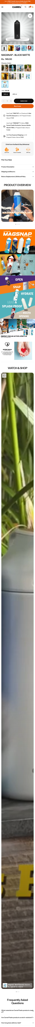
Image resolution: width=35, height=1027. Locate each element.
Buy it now (17, 106)
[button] (19, 224)
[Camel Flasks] (17, 7)
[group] (17, 28)
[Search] (25, 7)
